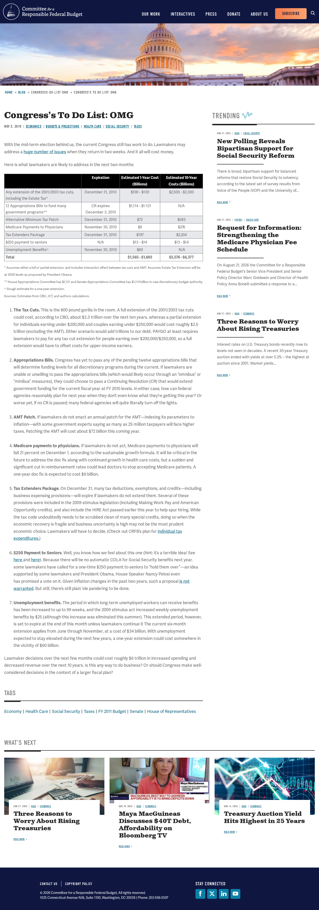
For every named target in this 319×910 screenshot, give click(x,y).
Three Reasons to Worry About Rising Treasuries (258, 325)
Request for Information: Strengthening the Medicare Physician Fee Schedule (259, 239)
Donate (234, 14)
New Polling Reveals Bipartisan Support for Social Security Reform (255, 148)
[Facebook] (200, 894)
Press (211, 14)
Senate (136, 711)
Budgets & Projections (62, 126)
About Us (259, 14)
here (18, 559)
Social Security (117, 126)
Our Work (151, 14)
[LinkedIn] (224, 894)
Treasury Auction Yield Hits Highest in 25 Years (264, 817)
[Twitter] (212, 894)
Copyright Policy (78, 884)
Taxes (138, 126)
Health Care (92, 126)
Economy (13, 711)
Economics (34, 126)
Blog (21, 92)
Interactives (183, 14)
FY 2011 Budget (112, 711)
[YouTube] (235, 894)
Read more (222, 202)
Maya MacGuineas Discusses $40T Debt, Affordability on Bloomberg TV (155, 825)
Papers (238, 219)
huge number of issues (45, 151)
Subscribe (291, 13)
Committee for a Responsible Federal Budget (42, 11)
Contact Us (48, 884)
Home (9, 92)
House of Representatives (171, 711)
